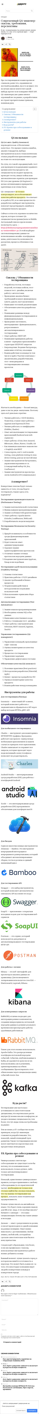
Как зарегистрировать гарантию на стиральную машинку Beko (17, 1360)
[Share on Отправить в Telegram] (6, 44)
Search (32, 11)
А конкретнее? (10, 120)
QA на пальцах (9, 112)
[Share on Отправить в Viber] (9, 44)
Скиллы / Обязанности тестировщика (13, 115)
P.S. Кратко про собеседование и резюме (18, 128)
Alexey (4, 1363)
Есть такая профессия (15, 1277)
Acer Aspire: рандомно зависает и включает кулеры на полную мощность (20, 1366)
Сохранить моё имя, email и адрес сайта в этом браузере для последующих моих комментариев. (18, 1336)
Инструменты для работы (15, 122)
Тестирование (31, 1277)
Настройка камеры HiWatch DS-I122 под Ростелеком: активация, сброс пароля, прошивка (18, 1387)
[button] (34, 109)
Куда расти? (9, 125)
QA (3, 1277)
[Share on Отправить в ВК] (2, 44)
